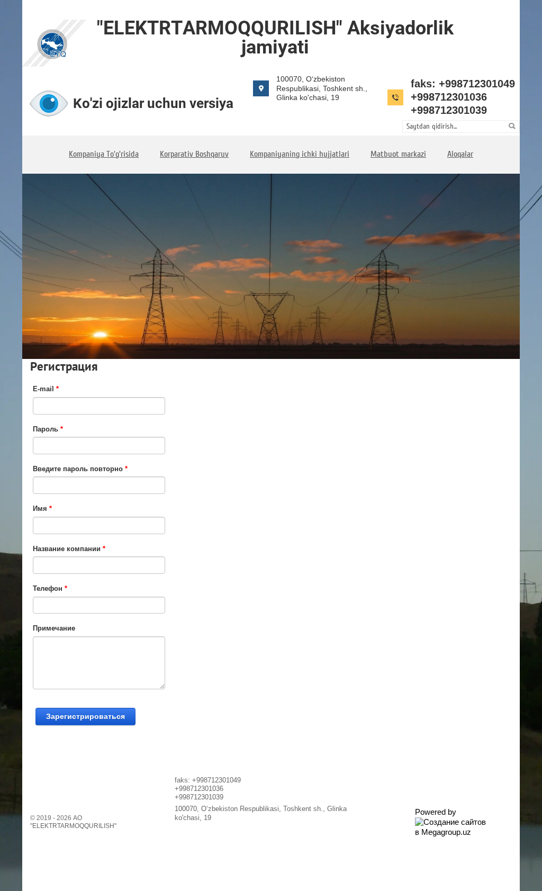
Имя (42, 508)
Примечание (54, 628)
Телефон (50, 588)
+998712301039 (449, 110)
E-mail (46, 389)
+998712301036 (449, 97)
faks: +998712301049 (463, 83)
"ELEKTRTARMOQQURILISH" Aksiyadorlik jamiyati (275, 38)
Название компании (69, 549)
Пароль (48, 429)
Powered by (435, 811)
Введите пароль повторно (80, 469)
